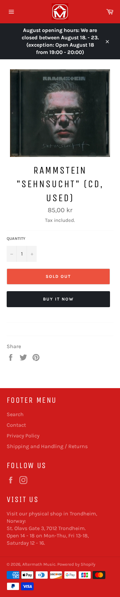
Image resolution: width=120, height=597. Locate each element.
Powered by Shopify (76, 564)
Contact (16, 425)
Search (15, 414)
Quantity (16, 238)
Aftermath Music (39, 564)
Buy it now (58, 299)
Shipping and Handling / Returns (47, 446)
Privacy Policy (23, 435)
